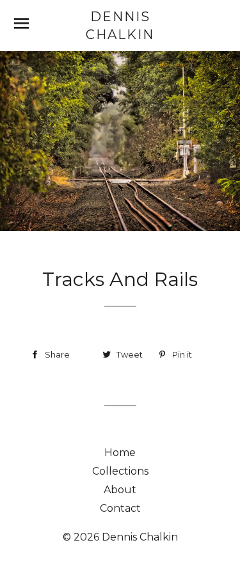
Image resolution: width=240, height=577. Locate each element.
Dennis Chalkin (120, 25)
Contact (120, 508)
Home (120, 453)
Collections (120, 471)
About (120, 490)
